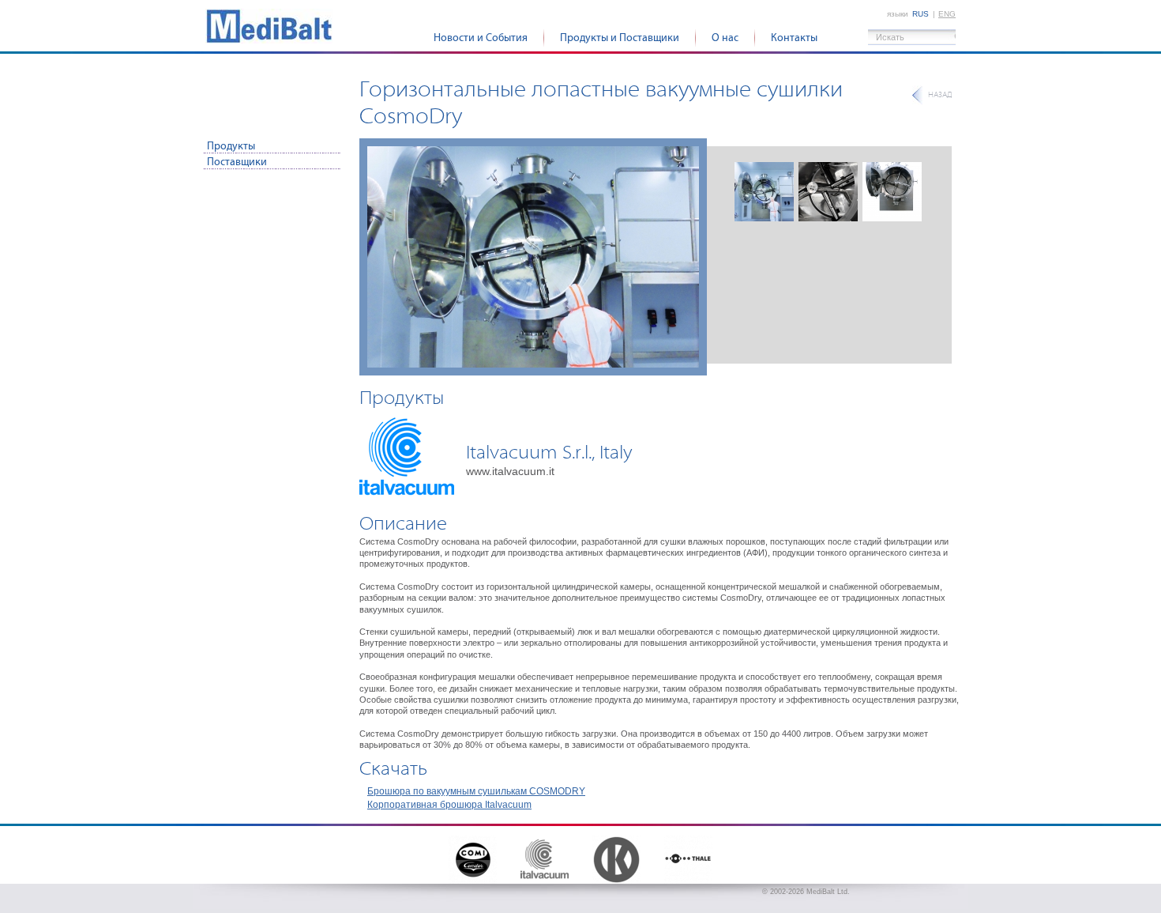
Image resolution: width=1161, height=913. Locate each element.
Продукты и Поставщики (619, 38)
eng (947, 13)
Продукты (231, 146)
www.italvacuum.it (510, 471)
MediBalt (269, 25)
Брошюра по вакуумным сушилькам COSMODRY (476, 791)
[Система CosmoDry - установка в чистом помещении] (533, 257)
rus (920, 13)
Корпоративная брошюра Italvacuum (449, 804)
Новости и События (481, 38)
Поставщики (237, 162)
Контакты (794, 38)
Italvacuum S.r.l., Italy (549, 452)
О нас (725, 38)
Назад (940, 95)
